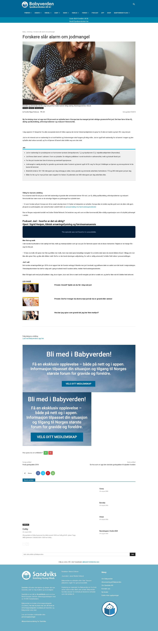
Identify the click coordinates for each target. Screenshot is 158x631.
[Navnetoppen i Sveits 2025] (90, 534)
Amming (29, 32)
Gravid (37, 13)
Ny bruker (105, 592)
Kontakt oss (106, 589)
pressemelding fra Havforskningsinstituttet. (81, 207)
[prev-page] (24, 544)
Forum (84, 13)
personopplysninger (28, 617)
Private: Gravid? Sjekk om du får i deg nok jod (72, 285)
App (102, 13)
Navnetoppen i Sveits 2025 (108, 531)
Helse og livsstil (39, 108)
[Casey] (90, 492)
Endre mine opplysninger (110, 595)
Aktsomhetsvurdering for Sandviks (34, 621)
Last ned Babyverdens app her (33, 338)
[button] (133, 4)
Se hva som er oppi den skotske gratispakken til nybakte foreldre (112, 465)
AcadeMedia (41, 594)
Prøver (27, 13)
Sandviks (25, 588)
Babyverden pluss (121, 13)
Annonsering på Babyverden (111, 582)
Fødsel (47, 13)
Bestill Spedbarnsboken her (79, 21)
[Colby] (49, 506)
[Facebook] (38, 473)
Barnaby (102, 503)
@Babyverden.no (90, 562)
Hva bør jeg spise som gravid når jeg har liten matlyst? (76, 313)
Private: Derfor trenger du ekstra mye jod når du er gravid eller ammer (83, 299)
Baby (56, 13)
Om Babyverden (107, 579)
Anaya (101, 517)
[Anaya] (90, 520)
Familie (74, 13)
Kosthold (31, 108)
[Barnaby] (90, 506)
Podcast (95, 13)
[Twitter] (43, 473)
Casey (101, 489)
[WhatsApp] (53, 473)
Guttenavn (25, 524)
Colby (25, 529)
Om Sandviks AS (107, 585)
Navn (65, 13)
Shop (109, 13)
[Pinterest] (48, 473)
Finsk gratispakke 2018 (31, 465)
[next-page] (27, 544)
